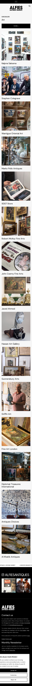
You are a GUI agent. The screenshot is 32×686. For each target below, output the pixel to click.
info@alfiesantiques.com (16, 625)
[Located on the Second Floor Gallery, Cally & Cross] (9, 585)
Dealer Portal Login (7, 639)
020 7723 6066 (25, 623)
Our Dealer (23, 630)
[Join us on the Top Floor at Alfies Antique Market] (23, 585)
